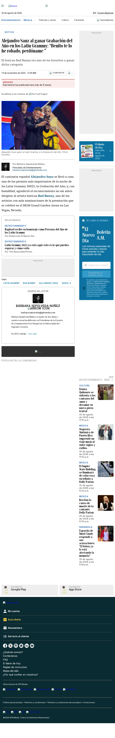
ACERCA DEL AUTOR (38, 291)
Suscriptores (107, 20)
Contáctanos (10, 656)
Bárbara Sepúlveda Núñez (38, 306)
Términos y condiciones (34, 702)
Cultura (65, 20)
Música (28, 20)
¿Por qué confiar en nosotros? (20, 674)
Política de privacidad (12, 702)
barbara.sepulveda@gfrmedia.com (30, 170)
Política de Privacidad (101, 282)
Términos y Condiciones (95, 283)
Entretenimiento (10, 20)
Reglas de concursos (15, 667)
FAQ (5, 659)
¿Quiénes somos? (13, 652)
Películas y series (47, 20)
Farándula (79, 20)
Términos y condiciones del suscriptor (64, 702)
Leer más (32, 333)
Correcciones (89, 702)
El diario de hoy (12, 663)
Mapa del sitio (11, 670)
